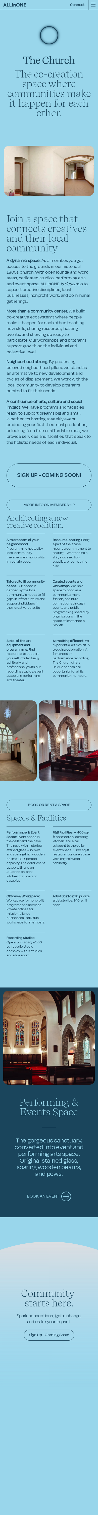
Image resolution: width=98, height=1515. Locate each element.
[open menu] (93, 5)
